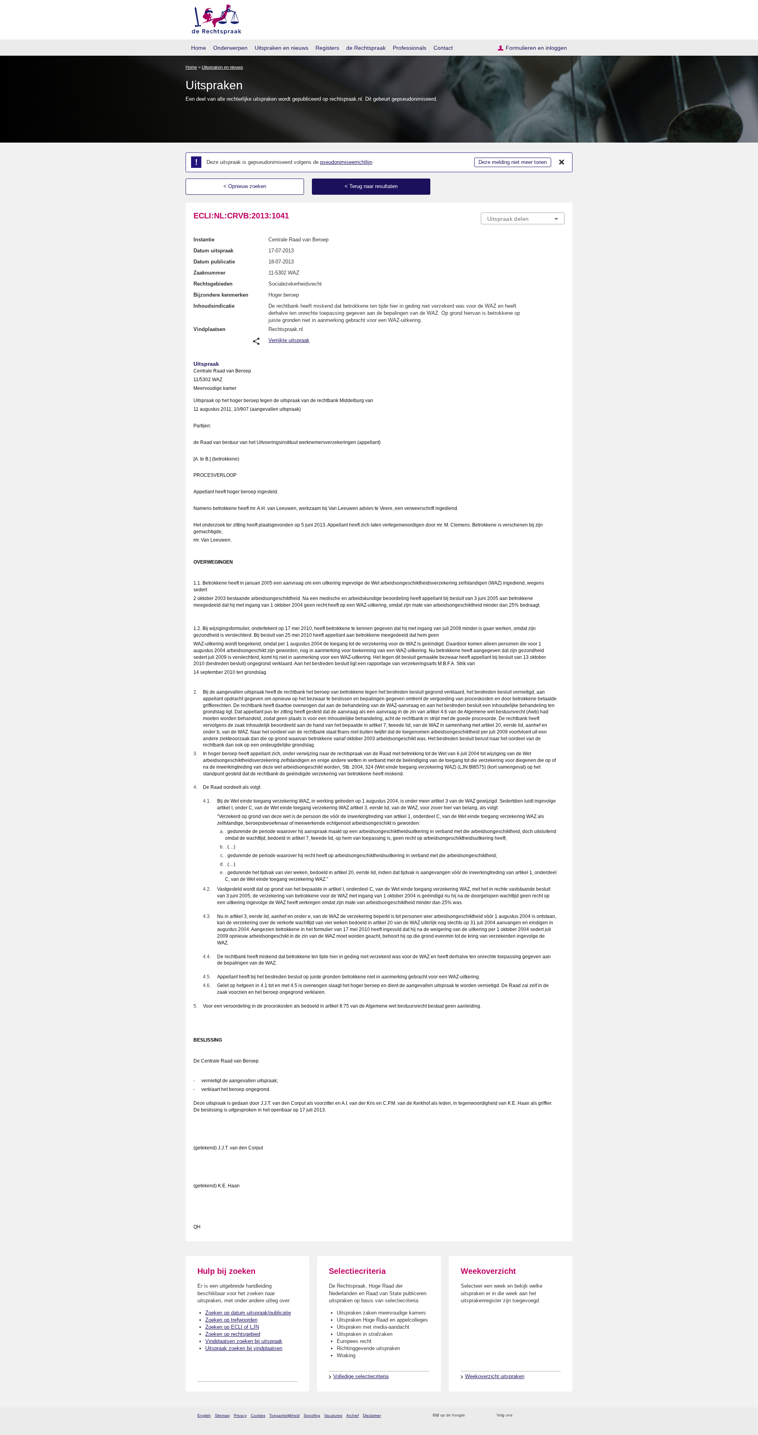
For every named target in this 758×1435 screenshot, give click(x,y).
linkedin (550, 1415)
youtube (560, 1415)
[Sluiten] (562, 162)
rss (472, 1415)
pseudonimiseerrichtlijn (346, 162)
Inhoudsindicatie (214, 306)
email (482, 1415)
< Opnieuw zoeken (244, 186)
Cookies (258, 1415)
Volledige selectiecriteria (360, 1376)
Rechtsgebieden (213, 284)
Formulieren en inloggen (536, 48)
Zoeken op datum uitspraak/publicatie (248, 1313)
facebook (529, 1415)
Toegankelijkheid (284, 1415)
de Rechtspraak (366, 48)
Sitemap (222, 1415)
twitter (519, 1415)
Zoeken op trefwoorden (231, 1320)
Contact (443, 48)
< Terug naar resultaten (371, 186)
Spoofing (312, 1415)
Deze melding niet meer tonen (512, 162)
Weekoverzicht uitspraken (494, 1376)
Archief (352, 1415)
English (204, 1415)
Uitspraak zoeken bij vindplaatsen (243, 1348)
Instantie (203, 240)
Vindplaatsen (209, 329)
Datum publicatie (214, 262)
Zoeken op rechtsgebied (232, 1334)
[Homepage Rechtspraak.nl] (214, 18)
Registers (327, 48)
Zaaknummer (209, 273)
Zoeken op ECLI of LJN (232, 1327)
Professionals (409, 48)
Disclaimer (372, 1415)
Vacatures (333, 1415)
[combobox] (522, 218)
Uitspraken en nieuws (281, 48)
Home (198, 48)
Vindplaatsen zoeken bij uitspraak (243, 1341)
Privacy (240, 1415)
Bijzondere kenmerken (220, 295)
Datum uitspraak (213, 251)
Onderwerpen (230, 48)
